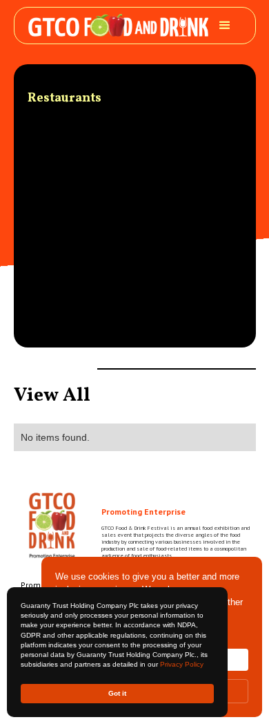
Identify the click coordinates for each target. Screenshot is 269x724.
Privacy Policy (181, 664)
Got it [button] (117, 693)
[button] (224, 25)
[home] (118, 25)
